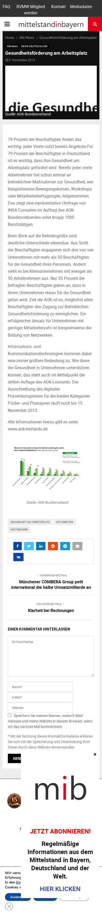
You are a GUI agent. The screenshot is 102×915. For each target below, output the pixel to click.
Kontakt (58, 6)
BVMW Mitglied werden (30, 10)
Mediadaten (81, 6)
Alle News (12, 46)
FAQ (6, 6)
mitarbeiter (64, 522)
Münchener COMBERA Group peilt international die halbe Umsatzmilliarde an (51, 584)
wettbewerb (19, 529)
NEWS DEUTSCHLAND (34, 46)
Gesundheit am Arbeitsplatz (30, 522)
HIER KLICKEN (60, 889)
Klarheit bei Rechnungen (51, 610)
